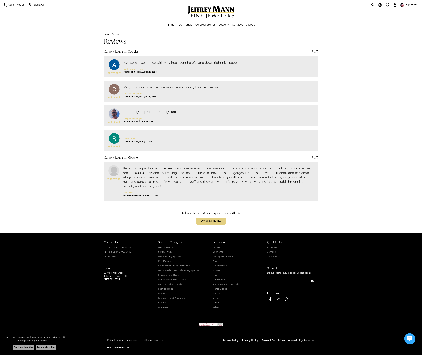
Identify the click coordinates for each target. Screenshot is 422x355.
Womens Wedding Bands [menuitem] (172, 280)
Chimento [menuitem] (218, 252)
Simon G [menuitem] (217, 303)
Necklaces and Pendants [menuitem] (171, 298)
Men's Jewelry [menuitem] (165, 247)
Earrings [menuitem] (162, 294)
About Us (272, 247)
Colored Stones (205, 25)
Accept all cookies (46, 347)
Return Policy (230, 340)
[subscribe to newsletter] (313, 281)
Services (237, 25)
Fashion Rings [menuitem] (165, 289)
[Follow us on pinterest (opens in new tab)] (286, 299)
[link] (36, 5)
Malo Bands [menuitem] (219, 280)
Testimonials (273, 257)
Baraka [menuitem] (216, 247)
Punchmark (123, 348)
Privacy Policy (250, 340)
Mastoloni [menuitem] (218, 294)
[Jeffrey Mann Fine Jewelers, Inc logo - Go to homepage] (211, 12)
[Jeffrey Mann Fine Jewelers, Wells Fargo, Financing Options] (211, 324)
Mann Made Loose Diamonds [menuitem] (174, 266)
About (250, 25)
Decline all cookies (23, 347)
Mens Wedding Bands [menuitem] (170, 284)
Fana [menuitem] (215, 261)
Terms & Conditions (273, 340)
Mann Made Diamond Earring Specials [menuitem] (178, 270)
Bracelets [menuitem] (163, 307)
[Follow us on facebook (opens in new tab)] (270, 299)
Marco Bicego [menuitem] (220, 289)
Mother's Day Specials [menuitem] (169, 257)
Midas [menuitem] (216, 298)
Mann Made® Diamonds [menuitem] (226, 284)
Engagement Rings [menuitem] (168, 275)
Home (106, 34)
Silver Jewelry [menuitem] (165, 252)
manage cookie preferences (32, 340)
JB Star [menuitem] (216, 270)
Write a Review (211, 221)
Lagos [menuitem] (216, 275)
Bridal (171, 25)
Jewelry (224, 25)
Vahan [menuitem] (216, 307)
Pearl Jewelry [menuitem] (165, 261)
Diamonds (185, 25)
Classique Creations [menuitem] (223, 257)
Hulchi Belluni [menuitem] (220, 266)
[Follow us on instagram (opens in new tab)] (278, 299)
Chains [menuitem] (162, 303)
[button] (13, 5)
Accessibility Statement (302, 340)
